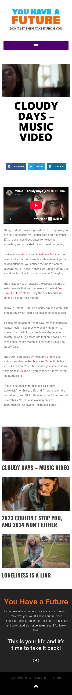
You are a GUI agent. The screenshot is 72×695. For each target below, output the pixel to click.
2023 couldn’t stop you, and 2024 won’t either (32, 521)
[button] (36, 44)
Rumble (32, 361)
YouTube (46, 361)
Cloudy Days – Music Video (35, 467)
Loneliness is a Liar (26, 575)
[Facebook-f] (36, 660)
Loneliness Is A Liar (48, 254)
